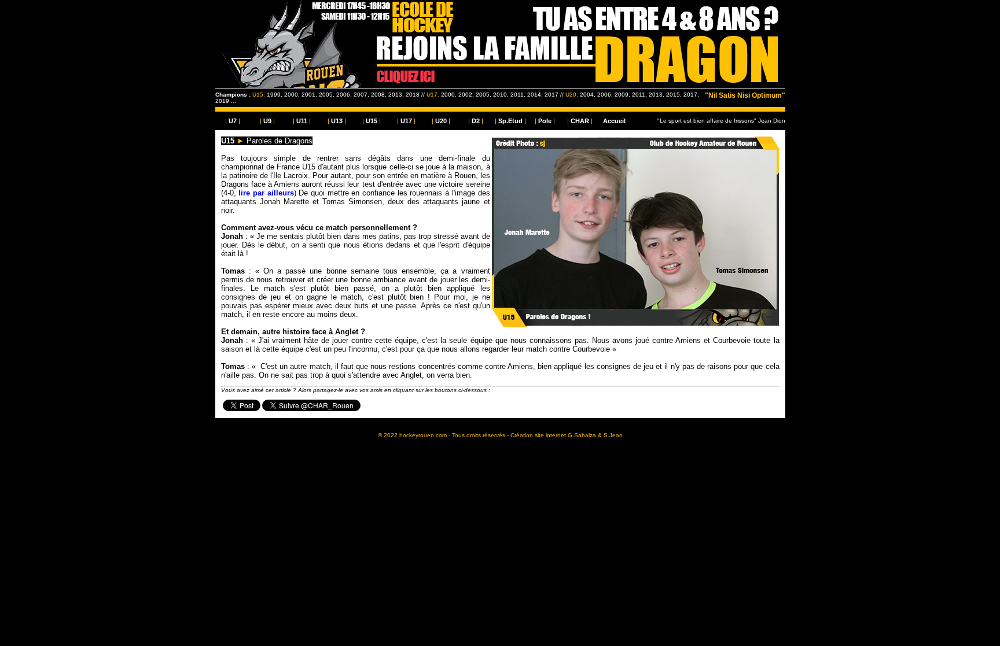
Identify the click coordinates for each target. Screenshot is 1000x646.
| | (232, 120)
